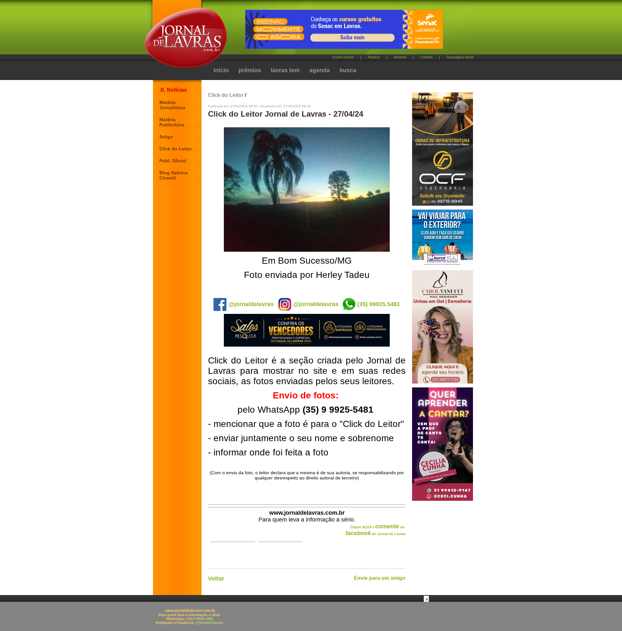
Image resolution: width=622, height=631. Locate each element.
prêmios (249, 70)
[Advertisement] (311, 616)
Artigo (166, 136)
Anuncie (400, 57)
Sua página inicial (459, 57)
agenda (319, 70)
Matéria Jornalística (172, 105)
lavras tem (285, 70)
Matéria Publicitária (171, 122)
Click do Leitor (175, 148)
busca (348, 70)
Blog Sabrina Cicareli (173, 175)
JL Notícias (173, 90)
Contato (426, 57)
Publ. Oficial (172, 160)
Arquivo (374, 57)
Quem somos (343, 57)
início (221, 70)
